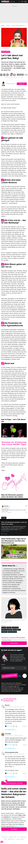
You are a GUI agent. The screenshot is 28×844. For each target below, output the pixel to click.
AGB (5, 839)
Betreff (3, 664)
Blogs (2, 25)
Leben (8, 25)
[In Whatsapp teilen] (4, 75)
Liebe (14, 629)
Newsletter (5, 837)
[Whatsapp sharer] (6, 534)
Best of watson (7, 629)
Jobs (18, 837)
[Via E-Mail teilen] (7, 75)
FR (22, 1)
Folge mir (22, 83)
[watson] (5, 1)
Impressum (23, 837)
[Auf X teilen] (4, 534)
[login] (2, 842)
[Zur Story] (14, 809)
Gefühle (4, 632)
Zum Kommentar (10, 729)
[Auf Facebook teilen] (2, 534)
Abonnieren (14, 643)
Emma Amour (11, 83)
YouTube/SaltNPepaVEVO (9, 438)
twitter (20, 529)
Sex (19, 629)
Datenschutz (11, 839)
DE (19, 1)
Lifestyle (15, 627)
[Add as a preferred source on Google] (20, 75)
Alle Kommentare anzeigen (14, 783)
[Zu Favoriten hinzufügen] (14, 75)
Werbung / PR (12, 837)
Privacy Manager (19, 839)
